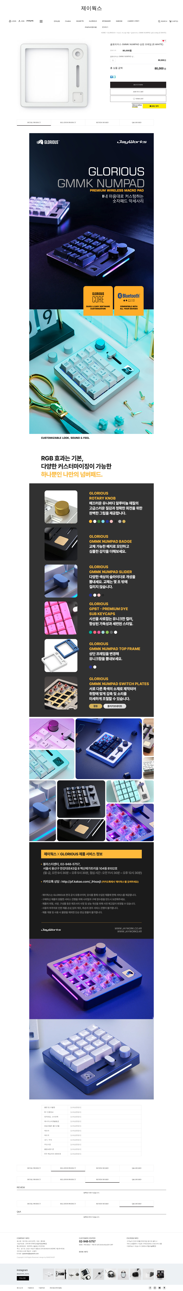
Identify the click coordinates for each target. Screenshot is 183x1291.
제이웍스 (91, 8)
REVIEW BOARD (102, 122)
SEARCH (163, 21)
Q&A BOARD (136, 122)
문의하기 (105, 27)
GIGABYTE (80, 21)
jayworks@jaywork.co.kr (30, 1254)
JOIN (22, 21)
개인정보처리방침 (56, 1288)
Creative (68, 21)
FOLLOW (22, 1278)
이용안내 (31, 1288)
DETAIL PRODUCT (34, 122)
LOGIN (13, 21)
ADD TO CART (138, 92)
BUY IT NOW (138, 85)
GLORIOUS (93, 21)
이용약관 (42, 1288)
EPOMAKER (106, 21)
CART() (175, 21)
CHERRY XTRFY (133, 21)
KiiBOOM (119, 21)
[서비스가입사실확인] (149, 1246)
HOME (103, 33)
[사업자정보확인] (41, 1244)
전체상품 (57, 21)
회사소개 (20, 1288)
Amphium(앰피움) (91, 27)
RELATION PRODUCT (68, 122)
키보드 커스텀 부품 (123, 33)
